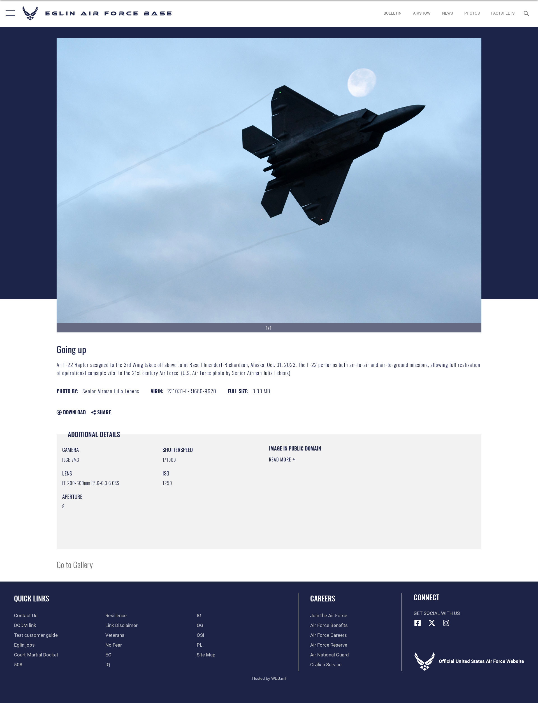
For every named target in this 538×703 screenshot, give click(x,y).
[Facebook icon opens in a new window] (418, 623)
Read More (281, 459)
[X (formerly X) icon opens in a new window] (432, 623)
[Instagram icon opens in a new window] (446, 623)
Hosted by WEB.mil (269, 678)
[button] (9, 13)
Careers (322, 598)
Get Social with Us (437, 613)
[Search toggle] (527, 13)
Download (74, 412)
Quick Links (31, 598)
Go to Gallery (75, 564)
